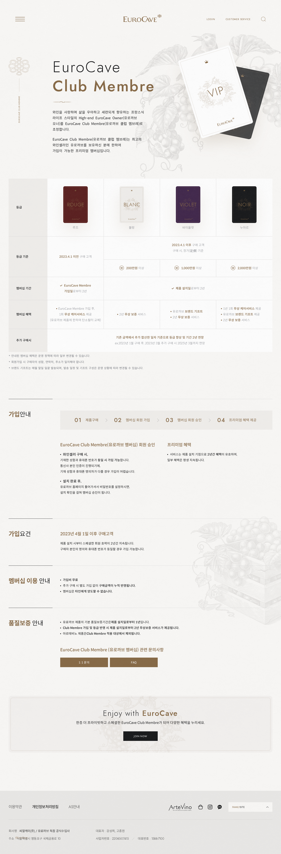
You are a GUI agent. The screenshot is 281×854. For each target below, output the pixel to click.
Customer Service (238, 19)
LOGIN (211, 19)
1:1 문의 (84, 662)
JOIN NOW (140, 736)
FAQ (134, 662)
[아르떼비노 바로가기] (180, 807)
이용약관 (15, 807)
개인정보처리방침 (45, 807)
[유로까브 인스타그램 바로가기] (210, 807)
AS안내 (74, 807)
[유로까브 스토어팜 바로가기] (200, 807)
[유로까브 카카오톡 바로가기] (219, 807)
